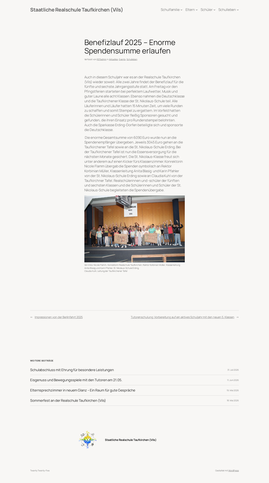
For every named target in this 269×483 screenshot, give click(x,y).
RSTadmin (101, 59)
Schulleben (132, 59)
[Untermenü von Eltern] (197, 10)
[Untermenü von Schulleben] (238, 10)
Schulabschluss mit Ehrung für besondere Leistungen (72, 370)
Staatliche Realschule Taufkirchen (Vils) (76, 9)
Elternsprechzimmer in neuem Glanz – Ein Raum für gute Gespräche (82, 390)
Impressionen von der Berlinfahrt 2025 (59, 317)
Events (122, 59)
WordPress (233, 470)
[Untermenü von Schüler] (214, 10)
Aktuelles (113, 59)
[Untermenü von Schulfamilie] (181, 10)
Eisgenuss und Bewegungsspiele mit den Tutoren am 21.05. (76, 380)
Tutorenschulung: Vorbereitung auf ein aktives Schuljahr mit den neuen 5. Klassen (182, 317)
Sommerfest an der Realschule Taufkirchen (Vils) (68, 400)
